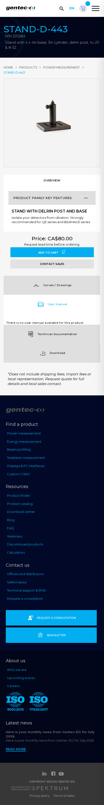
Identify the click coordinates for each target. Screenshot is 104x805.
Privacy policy (40, 796)
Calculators (16, 552)
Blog (11, 520)
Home (8, 67)
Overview (52, 180)
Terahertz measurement (26, 458)
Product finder (18, 495)
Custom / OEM (18, 474)
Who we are (17, 670)
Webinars (14, 536)
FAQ (10, 528)
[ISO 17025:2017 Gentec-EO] (38, 702)
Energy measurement (24, 441)
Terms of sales (63, 796)
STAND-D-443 (14, 72)
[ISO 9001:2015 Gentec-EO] (15, 702)
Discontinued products (25, 544)
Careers (13, 686)
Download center (21, 512)
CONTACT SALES (52, 264)
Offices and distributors (25, 574)
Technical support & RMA (26, 590)
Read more (16, 749)
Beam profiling (18, 449)
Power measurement (61, 67)
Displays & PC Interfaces (26, 466)
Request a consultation (25, 598)
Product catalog (20, 504)
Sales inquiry (17, 582)
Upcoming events (21, 678)
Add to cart (48, 252)
